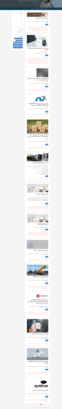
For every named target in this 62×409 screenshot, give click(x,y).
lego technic (42, 312)
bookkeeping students (35, 233)
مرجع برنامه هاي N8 (29, 400)
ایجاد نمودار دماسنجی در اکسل (41, 250)
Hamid (45, 51)
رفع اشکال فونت (31, 148)
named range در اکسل (41, 372)
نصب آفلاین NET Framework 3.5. (33, 114)
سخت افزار (21, 19)
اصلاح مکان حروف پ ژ (35, 90)
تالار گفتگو (41, 8)
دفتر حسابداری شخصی (40, 61)
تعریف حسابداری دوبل (33, 207)
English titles (43, 231)
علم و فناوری (42, 26)
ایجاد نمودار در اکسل (44, 373)
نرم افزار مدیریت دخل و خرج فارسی (35, 63)
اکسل (44, 26)
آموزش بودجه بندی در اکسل (41, 27)
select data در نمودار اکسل (36, 372)
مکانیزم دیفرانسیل (33, 287)
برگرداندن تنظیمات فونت (31, 147)
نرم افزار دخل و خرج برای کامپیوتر (42, 63)
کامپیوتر (40, 26)
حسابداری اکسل (31, 59)
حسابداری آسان (35, 59)
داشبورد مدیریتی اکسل (41, 259)
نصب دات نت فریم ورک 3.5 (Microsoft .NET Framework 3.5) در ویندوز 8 (38, 104)
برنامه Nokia (42, 399)
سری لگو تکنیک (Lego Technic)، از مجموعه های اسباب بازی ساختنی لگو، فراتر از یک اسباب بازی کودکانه (37, 301)
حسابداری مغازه (45, 61)
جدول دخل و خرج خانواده (40, 59)
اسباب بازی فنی (31, 312)
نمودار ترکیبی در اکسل (31, 259)
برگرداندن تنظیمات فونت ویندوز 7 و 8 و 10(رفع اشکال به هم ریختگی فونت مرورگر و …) (37, 136)
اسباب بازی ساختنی (39, 312)
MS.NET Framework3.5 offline (40, 114)
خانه (49, 8)
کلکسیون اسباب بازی (30, 313)
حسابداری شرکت (32, 60)
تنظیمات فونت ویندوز (43, 148)
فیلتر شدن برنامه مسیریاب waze (40, 334)
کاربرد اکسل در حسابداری (42, 194)
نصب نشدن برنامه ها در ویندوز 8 (34, 115)
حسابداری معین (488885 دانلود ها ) (18, 42)
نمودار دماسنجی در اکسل (38, 260)
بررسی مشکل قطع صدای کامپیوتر (40, 162)
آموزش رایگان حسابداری (31, 27)
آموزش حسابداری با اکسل (37, 206)
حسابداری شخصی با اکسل (41, 18)
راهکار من (47, 3)
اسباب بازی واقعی (43, 313)
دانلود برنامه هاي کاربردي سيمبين (42, 400)
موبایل (44, 398)
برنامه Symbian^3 (39, 399)
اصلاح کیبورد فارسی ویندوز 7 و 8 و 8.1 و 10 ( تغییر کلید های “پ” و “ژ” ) (37, 79)
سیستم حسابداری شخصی (35, 61)
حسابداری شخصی (36, 60)
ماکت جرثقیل (44, 287)
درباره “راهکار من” (37, 8)
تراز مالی (37, 207)
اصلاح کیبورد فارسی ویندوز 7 (34, 89)
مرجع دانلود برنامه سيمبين (45, 401)
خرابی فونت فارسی (35, 148)
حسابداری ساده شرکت (41, 60)
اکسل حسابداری (40, 207)
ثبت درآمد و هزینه (29, 207)
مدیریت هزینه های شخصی (40, 62)
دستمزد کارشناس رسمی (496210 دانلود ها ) (18, 47)
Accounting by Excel (42, 224)
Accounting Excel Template (32, 232)
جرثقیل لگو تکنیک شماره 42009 (40, 276)
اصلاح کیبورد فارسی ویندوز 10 (41, 89)
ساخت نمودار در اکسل (30, 373)
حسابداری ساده (45, 60)
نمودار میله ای (33, 260)
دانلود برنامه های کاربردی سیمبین (40, 390)
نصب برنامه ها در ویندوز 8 (41, 115)
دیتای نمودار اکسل (35, 373)
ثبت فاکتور (44, 59)
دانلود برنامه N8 (35, 399)
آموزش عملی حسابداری (45, 28)
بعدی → (35, 404)
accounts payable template (39, 232)
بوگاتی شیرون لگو (39, 313)
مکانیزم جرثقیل (37, 287)
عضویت (33, 8)
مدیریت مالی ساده (45, 62)
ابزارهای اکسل (41, 28)
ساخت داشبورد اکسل (36, 259)
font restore (42, 147)
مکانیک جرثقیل (45, 288)
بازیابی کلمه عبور (46, 8)
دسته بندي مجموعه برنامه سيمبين (35, 400)
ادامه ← (47, 24)
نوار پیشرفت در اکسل (29, 260)
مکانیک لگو (42, 288)
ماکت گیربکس (40, 287)
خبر (44, 342)
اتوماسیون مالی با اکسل (36, 28)
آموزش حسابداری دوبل (31, 206)
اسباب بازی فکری (35, 312)
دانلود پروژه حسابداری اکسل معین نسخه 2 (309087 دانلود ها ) (18, 44)
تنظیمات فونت (46, 148)
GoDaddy (35, 407)
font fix (40, 147)
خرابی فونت (39, 148)
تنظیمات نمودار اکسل (40, 373)
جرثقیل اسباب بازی (35, 313)
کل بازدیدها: (21, 32)
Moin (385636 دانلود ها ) (19, 40)
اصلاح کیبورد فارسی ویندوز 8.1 (41, 90)
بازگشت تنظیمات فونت (36, 147)
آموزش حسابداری (36, 27)
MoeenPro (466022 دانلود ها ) (18, 38)
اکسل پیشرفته (32, 28)
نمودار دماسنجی (43, 260)
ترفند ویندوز (44, 88)
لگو (44, 285)
